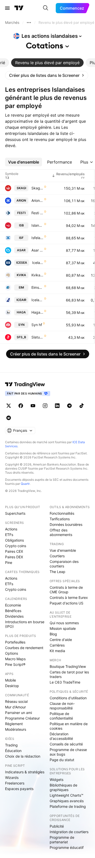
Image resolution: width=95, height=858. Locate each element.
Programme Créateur (22, 718)
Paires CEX (14, 551)
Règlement (14, 724)
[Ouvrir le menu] (7, 8)
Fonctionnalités (62, 513)
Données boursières (66, 524)
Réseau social (16, 701)
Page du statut (62, 760)
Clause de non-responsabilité (62, 705)
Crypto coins (15, 546)
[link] (46, 75)
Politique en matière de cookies (69, 726)
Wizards (11, 777)
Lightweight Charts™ (66, 795)
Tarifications (60, 519)
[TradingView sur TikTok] (81, 405)
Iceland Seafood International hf (37, 262)
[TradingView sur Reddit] (8, 417)
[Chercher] (46, 8)
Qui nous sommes (64, 623)
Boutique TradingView (68, 666)
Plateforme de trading (68, 806)
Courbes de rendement (24, 648)
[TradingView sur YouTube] (32, 405)
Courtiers (57, 556)
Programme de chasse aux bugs (68, 751)
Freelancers (14, 783)
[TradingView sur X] (8, 405)
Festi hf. (37, 213)
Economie (13, 605)
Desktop (12, 686)
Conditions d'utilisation (68, 698)
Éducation (13, 750)
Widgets (56, 779)
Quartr (25, 484)
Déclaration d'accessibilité (61, 736)
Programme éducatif (67, 847)
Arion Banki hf (37, 200)
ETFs (9, 534)
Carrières (57, 645)
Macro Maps (15, 659)
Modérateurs (15, 729)
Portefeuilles (15, 642)
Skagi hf (37, 188)
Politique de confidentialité (61, 715)
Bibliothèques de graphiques (63, 787)
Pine (8, 562)
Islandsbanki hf (37, 225)
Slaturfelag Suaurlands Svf (37, 337)
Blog (53, 634)
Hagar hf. (37, 312)
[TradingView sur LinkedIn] (57, 405)
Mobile (10, 680)
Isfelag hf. (37, 238)
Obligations (14, 540)
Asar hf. (37, 250)
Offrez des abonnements (61, 532)
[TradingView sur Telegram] (69, 405)
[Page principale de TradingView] (19, 8)
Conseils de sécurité (66, 744)
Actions (11, 529)
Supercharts (15, 513)
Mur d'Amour (15, 707)
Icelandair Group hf (37, 300)
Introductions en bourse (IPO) (24, 624)
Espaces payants (19, 788)
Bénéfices (13, 611)
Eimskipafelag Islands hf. (37, 287)
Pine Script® (15, 664)
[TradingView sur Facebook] (20, 405)
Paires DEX (14, 557)
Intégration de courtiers (69, 832)
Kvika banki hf (37, 275)
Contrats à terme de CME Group (66, 589)
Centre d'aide (61, 639)
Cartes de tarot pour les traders (69, 674)
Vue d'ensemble (63, 550)
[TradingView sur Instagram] (45, 405)
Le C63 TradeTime (65, 682)
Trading (11, 745)
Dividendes (14, 616)
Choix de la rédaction (22, 756)
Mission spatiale (63, 628)
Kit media (57, 651)
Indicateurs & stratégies (24, 772)
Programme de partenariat (62, 839)
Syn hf (36, 325)
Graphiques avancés (67, 801)
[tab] (47, 62)
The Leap (57, 571)
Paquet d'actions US (66, 603)
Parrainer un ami (18, 712)
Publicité (57, 826)
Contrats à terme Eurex (69, 597)
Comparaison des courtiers (64, 563)
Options (11, 653)
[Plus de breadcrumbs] (29, 22)
